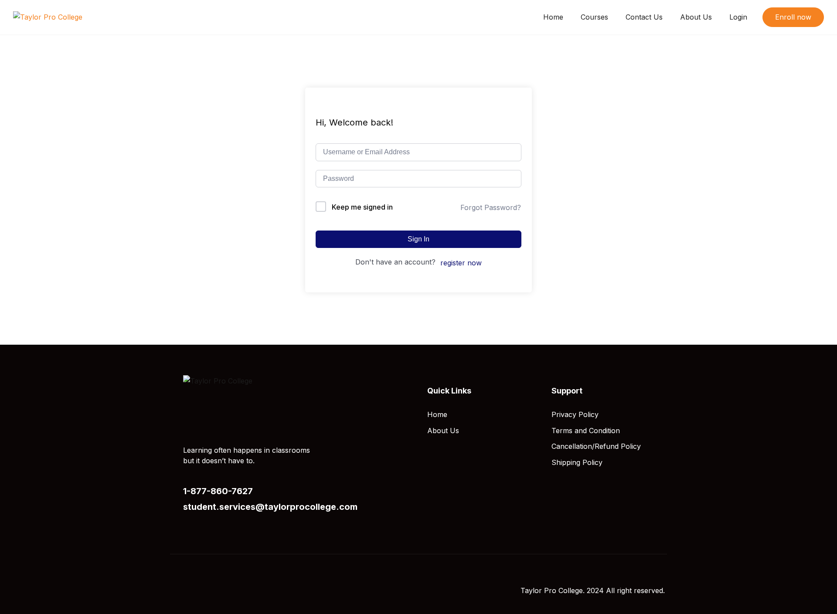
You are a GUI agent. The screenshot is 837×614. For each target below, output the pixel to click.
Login (738, 17)
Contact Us (644, 17)
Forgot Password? (490, 207)
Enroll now (793, 17)
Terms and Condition (585, 430)
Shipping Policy (576, 462)
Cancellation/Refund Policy (596, 446)
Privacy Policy (575, 414)
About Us (696, 17)
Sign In (418, 239)
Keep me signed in (362, 207)
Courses (594, 17)
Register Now (461, 262)
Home (553, 17)
